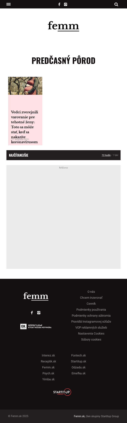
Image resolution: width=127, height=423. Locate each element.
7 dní (115, 155)
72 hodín (106, 155)
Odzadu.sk (78, 367)
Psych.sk (48, 373)
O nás (91, 291)
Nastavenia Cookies (91, 333)
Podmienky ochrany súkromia (91, 315)
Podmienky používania (91, 309)
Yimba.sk (48, 379)
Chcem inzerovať (91, 297)
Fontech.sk (78, 355)
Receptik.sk (48, 361)
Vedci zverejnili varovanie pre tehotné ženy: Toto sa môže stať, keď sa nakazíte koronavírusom (24, 127)
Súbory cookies (91, 339)
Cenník (91, 303)
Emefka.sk (78, 373)
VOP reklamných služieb (91, 327)
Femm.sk (48, 367)
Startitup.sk (78, 361)
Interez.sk (48, 355)
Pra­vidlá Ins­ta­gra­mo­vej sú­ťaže (91, 321)
